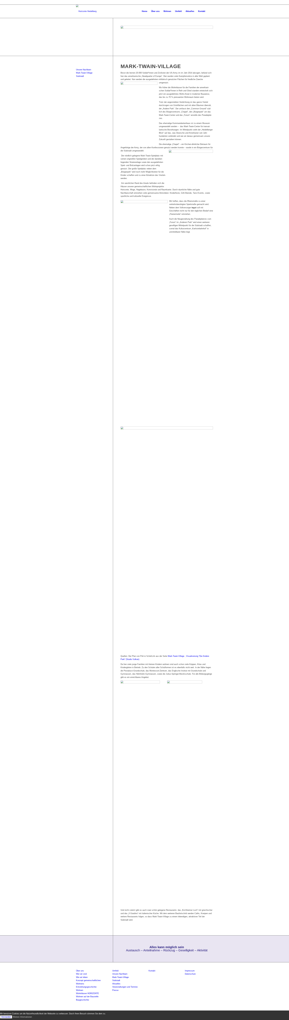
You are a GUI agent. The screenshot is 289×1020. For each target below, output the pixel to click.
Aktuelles (116, 984)
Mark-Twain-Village (176, 656)
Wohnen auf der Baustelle (87, 996)
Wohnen (79, 990)
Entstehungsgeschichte (86, 987)
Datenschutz (190, 974)
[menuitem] (144, 11)
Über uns (80, 971)
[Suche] (210, 11)
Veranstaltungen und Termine (125, 987)
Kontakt (152, 971)
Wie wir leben (82, 977)
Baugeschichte (82, 1000)
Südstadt (80, 76)
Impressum (190, 971)
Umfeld (115, 971)
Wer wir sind (81, 974)
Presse (115, 990)
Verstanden (6, 1017)
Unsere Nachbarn (83, 70)
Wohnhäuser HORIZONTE (87, 993)
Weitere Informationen (22, 1017)
